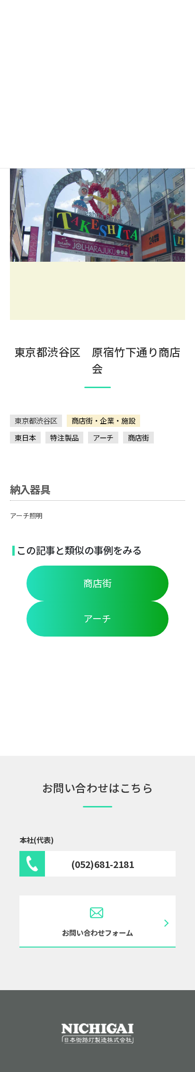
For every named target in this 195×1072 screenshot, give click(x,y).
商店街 (138, 437)
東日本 (25, 437)
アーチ (103, 437)
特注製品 (64, 437)
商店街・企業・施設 (103, 420)
